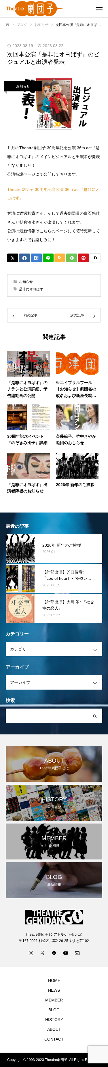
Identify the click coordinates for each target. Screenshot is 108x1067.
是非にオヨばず (31, 289)
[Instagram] (31, 952)
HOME (54, 980)
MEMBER (54, 1000)
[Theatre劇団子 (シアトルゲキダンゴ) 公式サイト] (48, 8)
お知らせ (23, 86)
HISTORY (54, 1019)
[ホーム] (7, 24)
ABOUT (54, 1029)
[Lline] (48, 258)
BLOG (54, 1009)
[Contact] (77, 952)
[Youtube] (66, 952)
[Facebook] (54, 952)
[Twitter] (43, 952)
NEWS (54, 990)
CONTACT (54, 1039)
